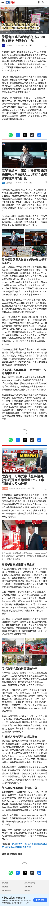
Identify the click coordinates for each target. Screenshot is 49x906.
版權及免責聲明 (29, 883)
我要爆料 (27, 891)
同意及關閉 (40, 900)
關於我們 (5, 887)
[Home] (10, 2)
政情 (3, 183)
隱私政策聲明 (6, 891)
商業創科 (5, 488)
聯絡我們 (5, 883)
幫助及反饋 (28, 887)
